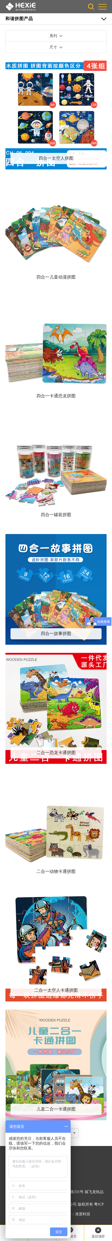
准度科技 (82, 1214)
